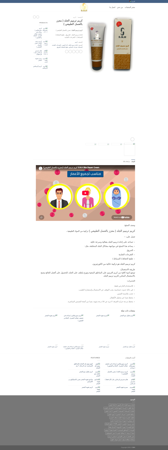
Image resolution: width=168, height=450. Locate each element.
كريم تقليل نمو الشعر (129, 346)
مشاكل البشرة (121, 433)
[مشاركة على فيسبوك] (80, 51)
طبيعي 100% (117, 424)
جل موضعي (131, 421)
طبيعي (124, 424)
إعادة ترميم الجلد (73, 45)
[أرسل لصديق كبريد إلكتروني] (73, 51)
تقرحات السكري (73, 47)
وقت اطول (114, 439)
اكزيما (124, 408)
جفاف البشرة (113, 417)
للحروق (59, 47)
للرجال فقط (112, 427)
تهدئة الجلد (122, 417)
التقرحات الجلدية (56, 45)
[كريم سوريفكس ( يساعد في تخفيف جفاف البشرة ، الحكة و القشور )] (71, 328)
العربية (133, 1)
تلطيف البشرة (130, 417)
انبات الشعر (108, 411)
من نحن (120, 7)
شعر (112, 421)
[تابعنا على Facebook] (35, 1)
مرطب (128, 433)
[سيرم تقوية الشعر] (97, 328)
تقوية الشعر (111, 414)
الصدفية (121, 411)
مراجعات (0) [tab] (126, 161)
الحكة (132, 411)
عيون (124, 427)
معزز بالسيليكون (110, 433)
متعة (133, 433)
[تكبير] (132, 139)
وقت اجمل (121, 439)
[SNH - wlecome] (84, 7)
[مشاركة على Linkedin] (66, 51)
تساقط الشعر (130, 414)
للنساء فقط (113, 430)
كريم (74, 17)
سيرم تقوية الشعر (104, 346)
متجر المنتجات (130, 7)
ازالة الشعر (112, 405)
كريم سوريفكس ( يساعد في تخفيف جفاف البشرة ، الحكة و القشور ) (73, 347)
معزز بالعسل (130, 436)
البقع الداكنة (118, 408)
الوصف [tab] (133, 161)
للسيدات (132, 430)
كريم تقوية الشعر (52, 346)
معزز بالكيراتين (122, 436)
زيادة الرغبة (118, 421)
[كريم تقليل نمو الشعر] (123, 328)
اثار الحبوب (65, 45)
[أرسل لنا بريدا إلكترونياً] (34, 1)
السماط (80, 47)
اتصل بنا (112, 7)
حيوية (124, 421)
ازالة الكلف (131, 408)
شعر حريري (131, 424)
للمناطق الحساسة (123, 430)
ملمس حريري (112, 436)
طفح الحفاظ (64, 47)
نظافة (127, 439)
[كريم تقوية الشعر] (45, 328)
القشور (115, 411)
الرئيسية (80, 17)
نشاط (132, 439)
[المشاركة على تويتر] (77, 51)
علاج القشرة (130, 427)
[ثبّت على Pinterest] (70, 51)
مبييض (106, 430)
